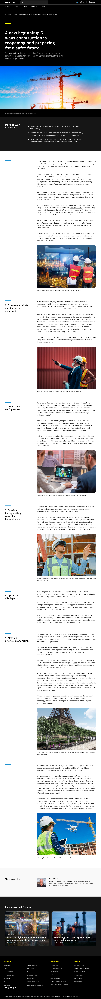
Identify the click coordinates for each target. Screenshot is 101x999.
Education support (78, 978)
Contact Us (30, 972)
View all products (54, 965)
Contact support (78, 981)
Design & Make (12, 14)
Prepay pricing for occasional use (59, 985)
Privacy (6, 996)
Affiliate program (31, 978)
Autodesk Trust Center (10, 975)
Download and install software (81, 968)
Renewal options (54, 971)
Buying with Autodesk (56, 968)
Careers (6, 968)
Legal (59, 996)
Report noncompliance (45, 996)
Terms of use (54, 996)
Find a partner (54, 975)
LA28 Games (7, 985)
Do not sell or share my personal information (19, 996)
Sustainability (30, 968)
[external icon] (15, 972)
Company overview (9, 965)
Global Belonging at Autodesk (11, 982)
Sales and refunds (55, 978)
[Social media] (11, 988)
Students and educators (33, 975)
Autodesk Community (79, 975)
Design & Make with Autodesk (35, 985)
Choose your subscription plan (58, 981)
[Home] (11, 2)
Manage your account (79, 965)
